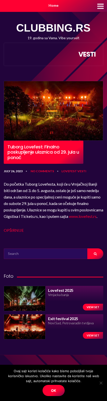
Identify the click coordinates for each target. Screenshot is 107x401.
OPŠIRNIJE (14, 230)
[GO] (95, 253)
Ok (53, 390)
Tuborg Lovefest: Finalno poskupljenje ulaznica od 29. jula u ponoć (43, 152)
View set (93, 307)
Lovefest (69, 171)
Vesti (81, 171)
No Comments (42, 171)
